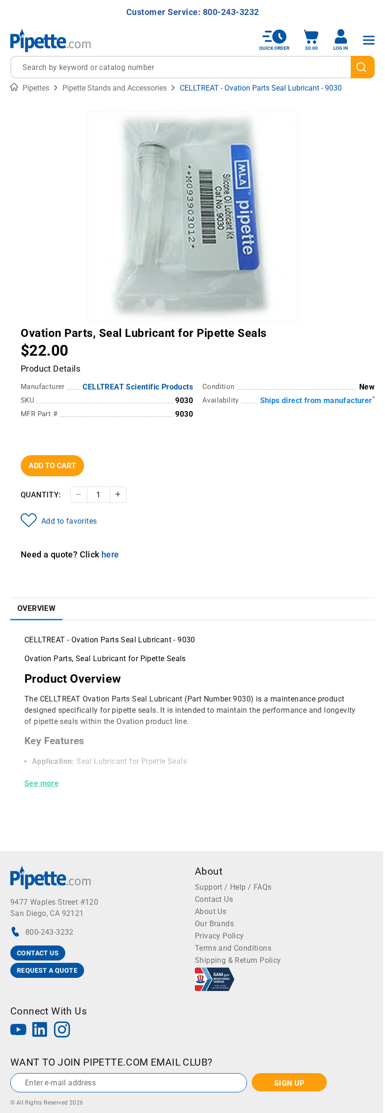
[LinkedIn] (40, 1031)
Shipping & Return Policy (238, 960)
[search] (363, 67)
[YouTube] (18, 1031)
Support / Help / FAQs (233, 887)
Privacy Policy (219, 935)
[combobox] (192, 67)
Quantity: (41, 494)
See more (41, 783)
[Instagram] (62, 1031)
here (110, 554)
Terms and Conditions (233, 948)
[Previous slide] (94, 327)
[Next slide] (291, 327)
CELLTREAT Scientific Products (138, 386)
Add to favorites (69, 521)
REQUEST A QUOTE (47, 970)
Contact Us (214, 899)
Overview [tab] (36, 608)
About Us (210, 911)
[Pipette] (50, 40)
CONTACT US (38, 953)
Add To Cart (52, 465)
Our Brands (214, 923)
